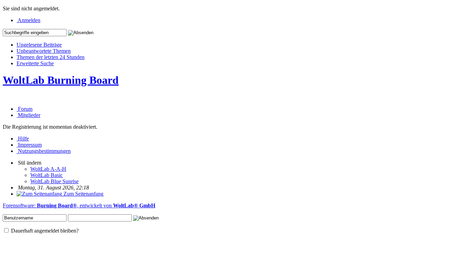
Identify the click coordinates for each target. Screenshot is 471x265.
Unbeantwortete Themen (44, 51)
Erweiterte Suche (35, 63)
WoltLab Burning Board (61, 80)
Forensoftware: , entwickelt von (79, 205)
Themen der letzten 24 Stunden (50, 57)
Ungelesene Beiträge (39, 45)
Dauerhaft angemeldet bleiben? (44, 231)
